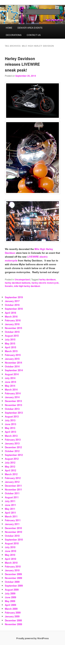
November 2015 (13, 328)
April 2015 (10, 347)
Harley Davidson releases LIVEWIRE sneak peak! (22, 64)
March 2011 (11, 516)
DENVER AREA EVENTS (30, 27)
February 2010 (13, 566)
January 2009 (12, 616)
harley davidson (47, 279)
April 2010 (10, 559)
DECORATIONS (13, 34)
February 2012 (13, 478)
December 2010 (13, 528)
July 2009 (10, 593)
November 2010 (13, 532)
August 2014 (12, 374)
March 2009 (11, 608)
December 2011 (13, 485)
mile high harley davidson (27, 286)
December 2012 (13, 447)
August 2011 (12, 497)
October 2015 (12, 332)
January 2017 (12, 301)
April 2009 (10, 605)
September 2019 (14, 297)
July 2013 (10, 420)
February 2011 (13, 520)
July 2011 (10, 501)
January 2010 (12, 570)
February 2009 (13, 612)
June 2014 (10, 382)
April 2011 (10, 512)
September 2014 (14, 370)
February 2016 (13, 320)
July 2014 (10, 378)
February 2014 (13, 393)
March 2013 (11, 435)
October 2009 (12, 581)
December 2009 (13, 574)
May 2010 (10, 555)
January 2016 (12, 324)
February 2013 (13, 439)
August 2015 (12, 335)
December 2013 (13, 401)
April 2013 (10, 431)
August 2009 (12, 589)
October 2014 (12, 366)
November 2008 (13, 624)
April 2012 (10, 470)
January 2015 (12, 358)
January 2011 (12, 524)
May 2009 (10, 601)
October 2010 (12, 535)
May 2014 (10, 385)
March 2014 (11, 389)
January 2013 (12, 443)
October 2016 (12, 305)
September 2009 (14, 585)
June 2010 (10, 551)
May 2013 (10, 428)
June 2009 (10, 597)
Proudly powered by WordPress (32, 638)
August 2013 (12, 416)
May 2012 (10, 466)
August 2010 (12, 543)
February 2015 (13, 355)
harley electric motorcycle (45, 282)
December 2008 (13, 620)
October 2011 (12, 493)
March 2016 (11, 316)
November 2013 (13, 405)
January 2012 (12, 482)
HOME (9, 27)
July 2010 (10, 547)
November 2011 (13, 489)
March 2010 (11, 562)
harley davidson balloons (18, 282)
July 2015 (10, 339)
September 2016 (14, 308)
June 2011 (10, 505)
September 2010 (14, 539)
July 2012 (10, 462)
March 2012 (11, 474)
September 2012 (14, 455)
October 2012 (12, 451)
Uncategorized (22, 279)
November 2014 (13, 362)
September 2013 (14, 412)
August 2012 (12, 458)
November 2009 (13, 578)
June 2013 (10, 424)
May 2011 (10, 508)
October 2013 (12, 409)
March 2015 (11, 351)
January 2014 (12, 397)
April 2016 (10, 312)
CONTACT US (34, 34)
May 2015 (10, 343)
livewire (9, 286)
